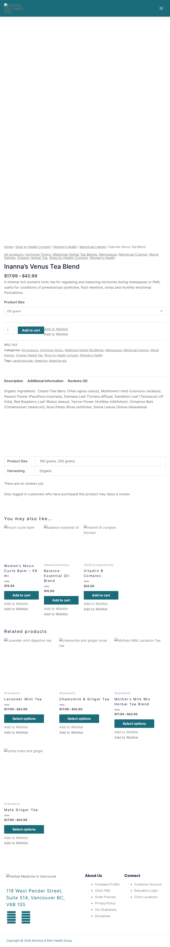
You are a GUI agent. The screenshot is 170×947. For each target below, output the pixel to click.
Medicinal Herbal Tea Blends (75, 254)
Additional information (45, 381)
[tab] (13, 381)
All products (13, 254)
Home (8, 247)
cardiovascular (23, 360)
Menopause (108, 254)
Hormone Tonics (38, 254)
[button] (56, 329)
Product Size (14, 302)
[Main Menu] (161, 8)
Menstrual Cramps (93, 247)
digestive (41, 360)
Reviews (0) (78, 381)
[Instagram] (26, 917)
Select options (24, 718)
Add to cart (31, 330)
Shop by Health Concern (33, 247)
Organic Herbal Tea (32, 258)
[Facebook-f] (11, 917)
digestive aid (58, 360)
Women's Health (65, 247)
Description (13, 381)
